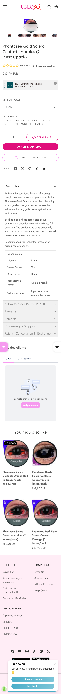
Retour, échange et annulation (13, 580)
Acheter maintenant (30, 146)
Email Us (39, 572)
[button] (30, 186)
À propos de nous (12, 615)
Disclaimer (10, 116)
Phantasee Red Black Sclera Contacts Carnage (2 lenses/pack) (44, 537)
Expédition (8, 572)
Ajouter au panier (42, 137)
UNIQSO (8, 622)
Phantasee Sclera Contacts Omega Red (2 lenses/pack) (15, 476)
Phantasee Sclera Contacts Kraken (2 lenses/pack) (14, 535)
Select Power (13, 100)
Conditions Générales (14, 598)
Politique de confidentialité (10, 590)
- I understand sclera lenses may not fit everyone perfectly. (28, 122)
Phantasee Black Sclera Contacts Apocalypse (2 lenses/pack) (42, 478)
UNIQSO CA (10, 634)
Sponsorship (41, 578)
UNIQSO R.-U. (11, 628)
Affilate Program (43, 584)
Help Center (41, 590)
